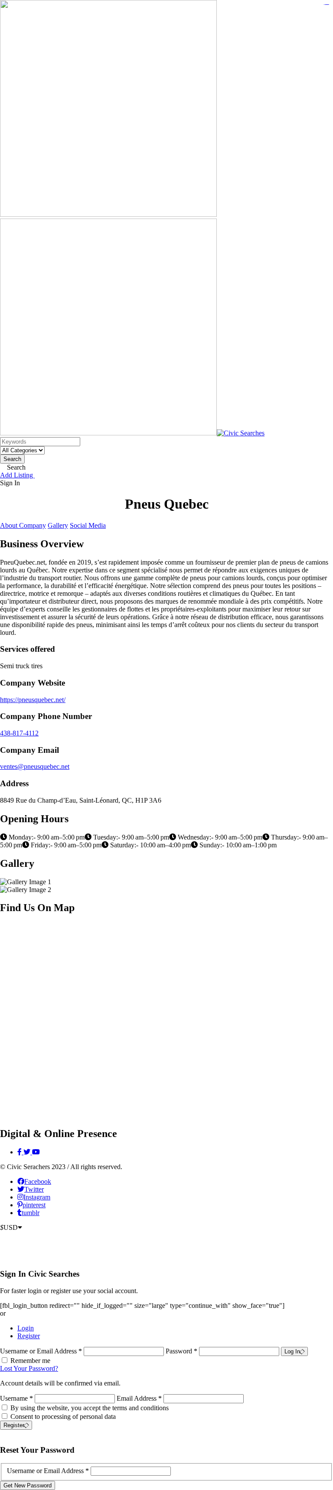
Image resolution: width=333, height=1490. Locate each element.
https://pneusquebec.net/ (32, 699)
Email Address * (139, 1398)
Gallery (58, 525)
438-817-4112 (19, 733)
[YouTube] (36, 1152)
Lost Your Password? (29, 1368)
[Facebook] (20, 1152)
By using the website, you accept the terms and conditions (89, 1408)
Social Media (88, 525)
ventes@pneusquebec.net (34, 766)
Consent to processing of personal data (63, 1416)
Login (25, 1328)
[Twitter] (27, 1152)
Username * (16, 1398)
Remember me (30, 1360)
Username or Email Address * (42, 1351)
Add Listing (17, 475)
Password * (182, 1351)
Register (28, 1336)
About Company (23, 525)
